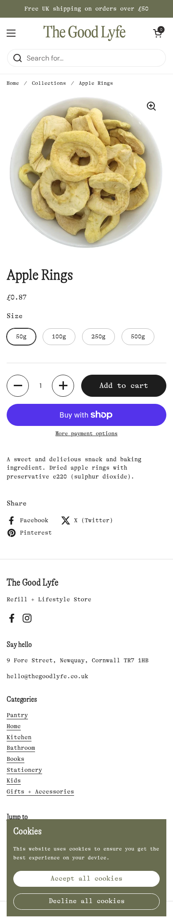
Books (15, 759)
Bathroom (21, 747)
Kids (14, 780)
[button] (157, 33)
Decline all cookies (87, 901)
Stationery (24, 770)
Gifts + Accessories (40, 791)
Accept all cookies (86, 878)
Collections (49, 83)
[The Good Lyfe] (84, 33)
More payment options (86, 433)
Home (13, 83)
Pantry (17, 715)
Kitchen (19, 737)
